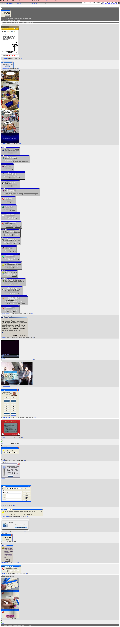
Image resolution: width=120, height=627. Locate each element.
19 (5, 22)
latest (30, 22)
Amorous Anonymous (5, 313)
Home (2, 5)
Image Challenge (7, 5)
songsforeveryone (5, 562)
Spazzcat (4, 531)
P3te (19, 359)
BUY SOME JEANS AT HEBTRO (109, 3)
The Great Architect (6, 417)
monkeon (4, 143)
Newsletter (41, 3)
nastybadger (5, 541)
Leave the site (44, 0)
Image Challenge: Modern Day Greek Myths (31, 3)
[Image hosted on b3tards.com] (16, 385)
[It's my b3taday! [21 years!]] (2, 359)
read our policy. (61, 0)
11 (15, 22)
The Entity (3, 573)
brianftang (4, 437)
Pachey (3, 505)
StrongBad (3, 337)
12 (14, 22)
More (21, 58)
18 (6, 22)
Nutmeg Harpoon (6, 516)
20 (4, 22)
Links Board (7, 3)
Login (33, 1)
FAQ (44, 3)
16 (9, 22)
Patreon (47, 3)
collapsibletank (5, 58)
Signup (36, 1)
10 (16, 22)
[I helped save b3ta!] (1, 20)
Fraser (3, 20)
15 (10, 22)
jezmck (3, 623)
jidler (2, 443)
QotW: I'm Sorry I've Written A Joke (16, 3)
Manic (4, 460)
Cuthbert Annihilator (5, 68)
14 (11, 22)
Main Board (3, 3)
